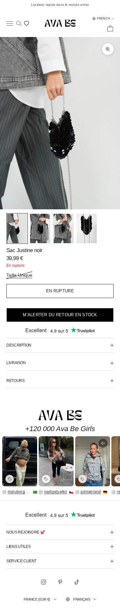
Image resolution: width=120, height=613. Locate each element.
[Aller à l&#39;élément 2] (40, 228)
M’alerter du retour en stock (60, 314)
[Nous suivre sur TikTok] (77, 582)
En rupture (60, 290)
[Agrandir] (19, 461)
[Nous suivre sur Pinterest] (60, 582)
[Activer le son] (103, 443)
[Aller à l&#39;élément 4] (86, 228)
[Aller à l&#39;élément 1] (17, 228)
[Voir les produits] (9, 479)
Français (81, 599)
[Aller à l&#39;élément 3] (63, 228)
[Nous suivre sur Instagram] (43, 582)
